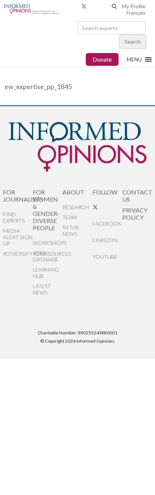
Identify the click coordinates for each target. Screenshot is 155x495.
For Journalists (18, 195)
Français (136, 12)
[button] (134, 59)
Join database (46, 256)
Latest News (42, 289)
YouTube (105, 257)
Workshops (47, 243)
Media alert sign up (17, 237)
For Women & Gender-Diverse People (46, 209)
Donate (102, 59)
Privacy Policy (134, 214)
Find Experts (13, 217)
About (73, 192)
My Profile (134, 6)
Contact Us (137, 195)
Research (75, 207)
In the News (70, 230)
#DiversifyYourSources (18, 254)
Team (69, 217)
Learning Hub (46, 272)
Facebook (107, 223)
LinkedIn (105, 240)
